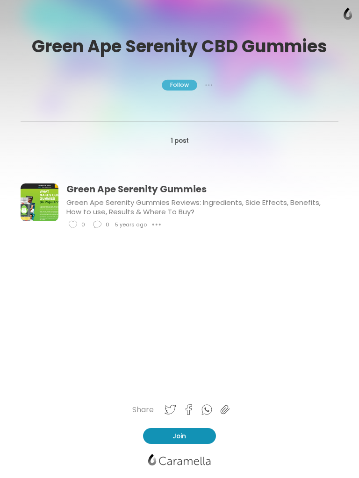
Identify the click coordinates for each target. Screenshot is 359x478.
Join (179, 436)
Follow (179, 85)
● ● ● (209, 85)
